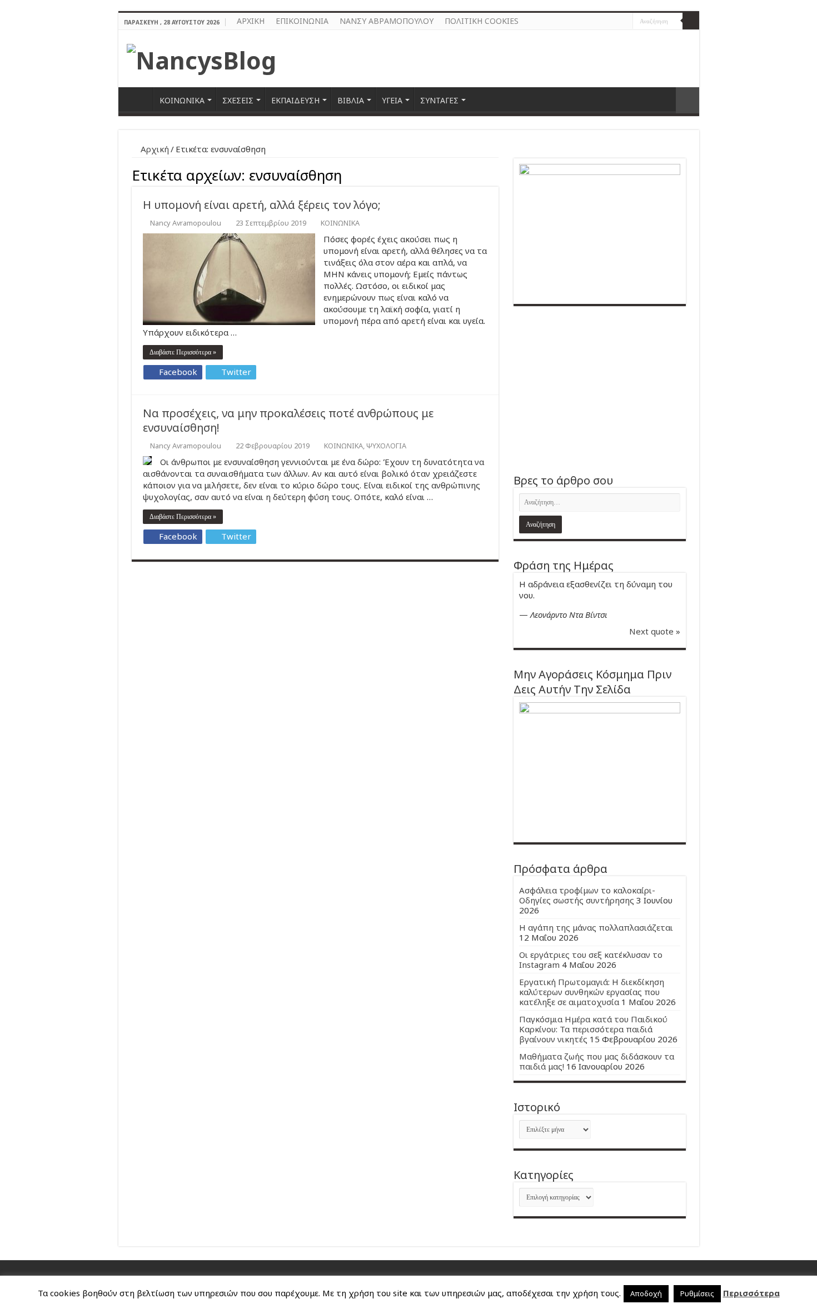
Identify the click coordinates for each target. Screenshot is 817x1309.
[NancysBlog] (201, 57)
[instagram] (624, 21)
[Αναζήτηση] (691, 21)
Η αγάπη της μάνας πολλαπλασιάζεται (596, 927)
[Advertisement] (600, 389)
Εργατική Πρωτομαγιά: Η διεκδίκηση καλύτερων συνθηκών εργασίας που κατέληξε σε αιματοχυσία (591, 991)
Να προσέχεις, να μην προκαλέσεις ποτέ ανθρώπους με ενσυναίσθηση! (288, 420)
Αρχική (153, 148)
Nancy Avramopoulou (185, 223)
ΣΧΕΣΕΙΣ (237, 100)
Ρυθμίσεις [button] (697, 1293)
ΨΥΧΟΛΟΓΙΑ (386, 446)
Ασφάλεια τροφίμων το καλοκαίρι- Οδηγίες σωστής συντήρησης (587, 895)
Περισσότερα (751, 1292)
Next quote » (654, 631)
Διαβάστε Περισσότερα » (183, 352)
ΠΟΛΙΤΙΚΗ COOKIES (482, 21)
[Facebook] (614, 21)
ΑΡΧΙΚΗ (251, 21)
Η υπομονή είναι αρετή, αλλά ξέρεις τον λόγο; (262, 204)
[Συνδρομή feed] (495, 173)
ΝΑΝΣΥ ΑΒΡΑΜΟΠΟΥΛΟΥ (387, 21)
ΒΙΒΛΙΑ (350, 100)
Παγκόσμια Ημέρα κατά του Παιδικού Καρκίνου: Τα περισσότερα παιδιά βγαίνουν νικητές (593, 1029)
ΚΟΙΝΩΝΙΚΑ (182, 100)
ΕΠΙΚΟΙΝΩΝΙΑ (302, 21)
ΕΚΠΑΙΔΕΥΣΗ (295, 100)
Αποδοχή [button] (646, 1293)
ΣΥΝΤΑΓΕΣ (439, 100)
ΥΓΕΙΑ (392, 100)
